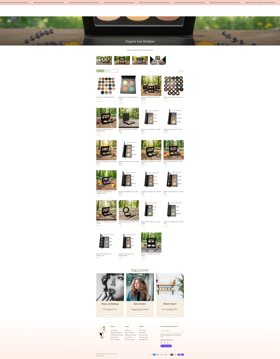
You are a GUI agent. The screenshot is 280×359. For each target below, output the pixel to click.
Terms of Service (115, 339)
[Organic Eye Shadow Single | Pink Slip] (129, 210)
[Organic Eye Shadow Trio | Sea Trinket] (151, 210)
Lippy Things (110, 314)
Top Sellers (140, 314)
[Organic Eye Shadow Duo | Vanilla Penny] (151, 150)
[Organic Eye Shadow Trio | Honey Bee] (174, 180)
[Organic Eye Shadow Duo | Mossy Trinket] (106, 210)
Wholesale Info (143, 339)
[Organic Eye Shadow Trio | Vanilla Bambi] (129, 150)
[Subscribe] (183, 330)
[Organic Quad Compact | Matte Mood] (129, 118)
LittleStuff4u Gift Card (117, 335)
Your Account (128, 337)
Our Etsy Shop (143, 335)
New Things (170, 314)
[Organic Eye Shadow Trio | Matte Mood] (151, 118)
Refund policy (114, 337)
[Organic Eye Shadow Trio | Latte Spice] (129, 180)
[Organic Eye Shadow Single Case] (174, 86)
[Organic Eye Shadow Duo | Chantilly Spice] (106, 118)
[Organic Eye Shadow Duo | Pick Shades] (151, 86)
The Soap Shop (143, 337)
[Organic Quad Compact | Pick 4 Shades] (129, 86)
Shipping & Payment (130, 335)
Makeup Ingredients (116, 332)
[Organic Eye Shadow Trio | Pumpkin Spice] (129, 242)
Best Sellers (142, 332)
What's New (142, 330)
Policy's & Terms (129, 332)
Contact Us (128, 330)
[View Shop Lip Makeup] (110, 287)
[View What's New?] (170, 287)
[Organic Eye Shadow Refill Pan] (106, 86)
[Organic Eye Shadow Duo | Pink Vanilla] (151, 242)
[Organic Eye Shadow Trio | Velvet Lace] (174, 210)
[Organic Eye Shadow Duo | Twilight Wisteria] (106, 180)
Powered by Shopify (100, 355)
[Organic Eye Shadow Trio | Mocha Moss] (151, 180)
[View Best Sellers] (140, 287)
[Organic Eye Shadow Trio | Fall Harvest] (174, 118)
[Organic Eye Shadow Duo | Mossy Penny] (106, 150)
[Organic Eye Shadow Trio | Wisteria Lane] (106, 242)
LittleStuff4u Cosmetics (104, 353)
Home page (114, 330)
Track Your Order (129, 339)
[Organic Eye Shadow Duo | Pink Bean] (174, 150)
